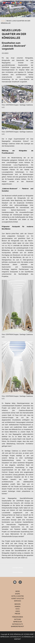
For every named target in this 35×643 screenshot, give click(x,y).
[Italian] (16, 2)
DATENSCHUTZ (17, 624)
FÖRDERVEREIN (17, 617)
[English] (9, 2)
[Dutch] (6, 2)
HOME (3, 21)
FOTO (17, 609)
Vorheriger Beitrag (17, 567)
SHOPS (17, 594)
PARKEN (17, 606)
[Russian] (18, 2)
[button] (26, 2)
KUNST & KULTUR (17, 598)
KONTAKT (17, 639)
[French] (11, 2)
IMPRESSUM (17, 622)
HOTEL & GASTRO (17, 596)
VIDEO (17, 611)
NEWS (17, 591)
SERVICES (17, 601)
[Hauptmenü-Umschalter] (31, 2)
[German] (13, 2)
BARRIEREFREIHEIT (17, 626)
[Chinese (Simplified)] (4, 2)
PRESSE (17, 614)
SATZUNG (17, 619)
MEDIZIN (17, 604)
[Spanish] (20, 2)
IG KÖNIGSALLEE (28, 637)
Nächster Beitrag (17, 572)
